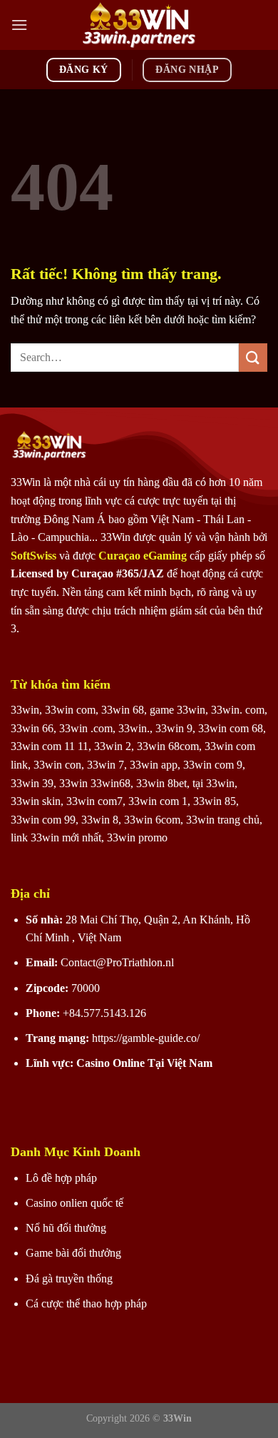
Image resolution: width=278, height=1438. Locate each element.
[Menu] (19, 24)
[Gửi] (253, 357)
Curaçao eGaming (144, 556)
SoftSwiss (33, 556)
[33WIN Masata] (139, 25)
